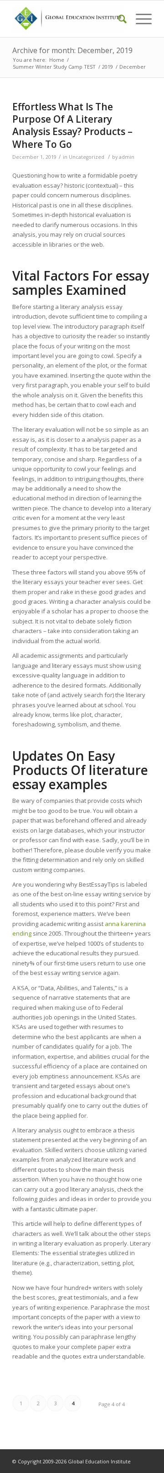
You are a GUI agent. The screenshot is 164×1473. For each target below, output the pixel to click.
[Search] (118, 18)
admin (126, 157)
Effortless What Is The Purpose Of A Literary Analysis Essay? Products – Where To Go (72, 125)
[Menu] (139, 18)
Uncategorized (86, 157)
